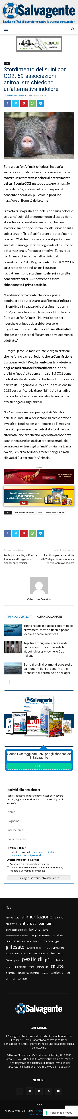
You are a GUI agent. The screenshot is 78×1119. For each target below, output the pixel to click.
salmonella (42, 966)
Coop (34, 935)
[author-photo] (39, 594)
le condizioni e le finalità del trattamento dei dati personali (34, 854)
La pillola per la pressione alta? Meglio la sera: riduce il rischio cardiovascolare (57, 559)
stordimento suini (55, 512)
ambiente (11, 924)
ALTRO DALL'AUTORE (49, 616)
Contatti (39, 1104)
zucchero (23, 978)
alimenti (59, 917)
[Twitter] (15, 103)
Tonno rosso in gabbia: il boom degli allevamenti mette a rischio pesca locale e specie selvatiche (48, 630)
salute (57, 966)
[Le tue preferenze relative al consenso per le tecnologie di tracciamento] (59, 1112)
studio (45, 973)
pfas (48, 960)
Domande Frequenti (39, 1114)
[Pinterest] (24, 103)
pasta (16, 960)
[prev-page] (6, 682)
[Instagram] (29, 1091)
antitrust (27, 923)
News (7, 63)
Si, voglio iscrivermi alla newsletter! (39, 878)
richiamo (20, 966)
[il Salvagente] (39, 12)
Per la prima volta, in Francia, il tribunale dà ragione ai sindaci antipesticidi (21, 559)
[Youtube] (58, 1091)
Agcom (9, 917)
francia (48, 941)
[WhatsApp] (32, 103)
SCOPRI (39, 766)
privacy (9, 967)
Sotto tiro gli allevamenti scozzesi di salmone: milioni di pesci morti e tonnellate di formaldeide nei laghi (48, 669)
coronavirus (47, 935)
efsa (17, 941)
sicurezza (11, 972)
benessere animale (24, 512)
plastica (59, 960)
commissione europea (17, 935)
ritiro (31, 966)
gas (57, 941)
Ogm (9, 960)
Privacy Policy (42, 1110)
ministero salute (23, 953)
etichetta (26, 941)
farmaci (37, 941)
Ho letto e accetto (34, 854)
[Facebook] (7, 103)
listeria (9, 953)
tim (8, 978)
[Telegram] (40, 103)
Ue (14, 978)
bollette (34, 929)
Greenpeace (34, 947)
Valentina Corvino (16, 95)
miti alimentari (41, 953)
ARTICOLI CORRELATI (19, 616)
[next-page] (11, 682)
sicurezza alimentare (28, 972)
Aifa (17, 917)
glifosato (15, 947)
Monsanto (57, 953)
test (68, 972)
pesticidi (32, 959)
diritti (8, 941)
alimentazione (37, 916)
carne (45, 929)
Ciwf (40, 512)
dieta (60, 935)
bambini (46, 923)
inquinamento (54, 947)
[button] (6, 29)
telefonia (57, 972)
